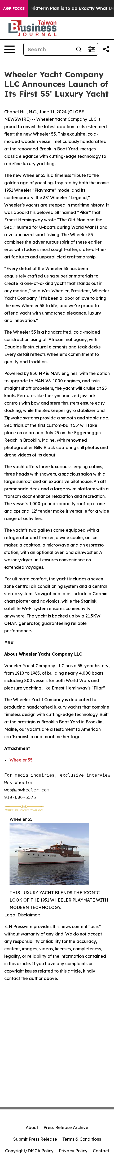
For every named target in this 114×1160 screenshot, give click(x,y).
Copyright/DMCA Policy (29, 1150)
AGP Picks (14, 8)
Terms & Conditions (81, 1139)
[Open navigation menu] (9, 49)
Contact (101, 1150)
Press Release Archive (65, 1127)
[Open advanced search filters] (91, 49)
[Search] (78, 49)
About (32, 1127)
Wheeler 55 (21, 760)
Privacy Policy (73, 1150)
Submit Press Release (35, 1139)
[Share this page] (106, 49)
